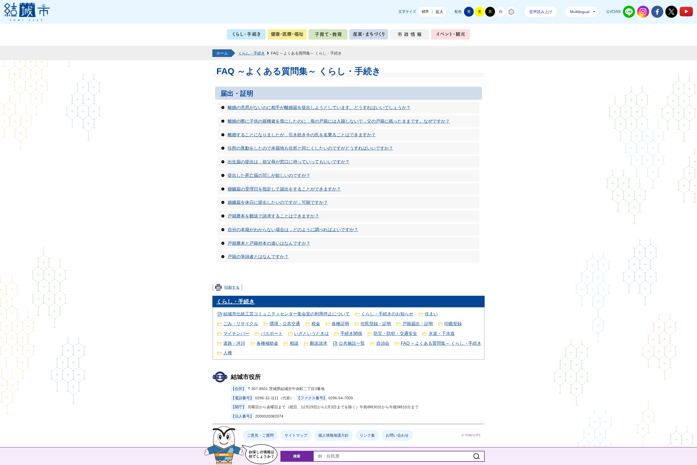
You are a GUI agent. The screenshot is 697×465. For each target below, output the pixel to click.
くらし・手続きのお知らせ (387, 314)
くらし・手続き (246, 35)
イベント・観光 (450, 35)
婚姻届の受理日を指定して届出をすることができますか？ (284, 189)
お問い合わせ (397, 435)
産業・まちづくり (368, 35)
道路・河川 (234, 343)
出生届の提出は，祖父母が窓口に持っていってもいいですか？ (289, 161)
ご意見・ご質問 (260, 435)
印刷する (232, 287)
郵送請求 (318, 343)
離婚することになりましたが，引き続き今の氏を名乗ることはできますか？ (302, 134)
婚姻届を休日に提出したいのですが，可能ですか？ (278, 202)
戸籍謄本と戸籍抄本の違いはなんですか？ (269, 243)
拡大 (439, 12)
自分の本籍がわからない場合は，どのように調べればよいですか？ (293, 229)
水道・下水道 (442, 333)
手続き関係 (351, 333)
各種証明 (340, 323)
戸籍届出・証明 (417, 323)
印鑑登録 (453, 323)
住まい (431, 314)
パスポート (272, 333)
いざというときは (311, 333)
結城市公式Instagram (643, 12)
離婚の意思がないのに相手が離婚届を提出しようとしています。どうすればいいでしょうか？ (319, 107)
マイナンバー (236, 333)
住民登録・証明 (375, 323)
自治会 (382, 343)
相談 (294, 343)
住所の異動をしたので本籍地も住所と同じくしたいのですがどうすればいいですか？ (310, 148)
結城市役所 (246, 376)
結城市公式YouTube (686, 11)
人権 (227, 353)
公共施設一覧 (352, 343)
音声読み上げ (540, 12)
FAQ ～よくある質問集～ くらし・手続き (441, 343)
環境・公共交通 (285, 323)
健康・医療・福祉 (287, 35)
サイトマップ (296, 435)
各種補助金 (267, 343)
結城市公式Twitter (671, 12)
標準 (425, 12)
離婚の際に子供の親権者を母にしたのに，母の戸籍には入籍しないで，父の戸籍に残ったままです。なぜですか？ (339, 121)
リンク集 (367, 435)
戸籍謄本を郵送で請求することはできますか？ (273, 216)
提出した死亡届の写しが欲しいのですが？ (269, 175)
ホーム (222, 53)
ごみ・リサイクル (240, 323)
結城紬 (511, 12)
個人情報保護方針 (333, 435)
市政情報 (409, 35)
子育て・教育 (327, 35)
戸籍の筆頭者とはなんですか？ (258, 256)
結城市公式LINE (629, 12)
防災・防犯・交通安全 (395, 333)
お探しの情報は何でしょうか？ (259, 454)
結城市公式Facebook (657, 12)
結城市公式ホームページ (27, 12)
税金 (315, 323)
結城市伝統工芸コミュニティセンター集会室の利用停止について (286, 314)
